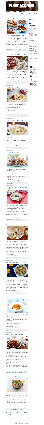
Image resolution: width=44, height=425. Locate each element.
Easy (9, 409)
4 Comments (16, 147)
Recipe (9, 183)
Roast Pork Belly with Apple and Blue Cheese (16, 334)
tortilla (19, 171)
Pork (21, 372)
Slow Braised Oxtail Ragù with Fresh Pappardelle (34, 71)
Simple (21, 409)
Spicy (10, 183)
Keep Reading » (17, 47)
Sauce (26, 372)
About (10, 13)
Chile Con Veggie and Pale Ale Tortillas (14, 224)
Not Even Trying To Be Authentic (15, 409)
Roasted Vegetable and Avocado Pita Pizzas (15, 18)
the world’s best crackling (15, 365)
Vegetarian (7, 258)
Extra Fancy (31, 13)
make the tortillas (20, 108)
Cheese (10, 82)
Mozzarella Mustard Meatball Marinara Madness (16, 54)
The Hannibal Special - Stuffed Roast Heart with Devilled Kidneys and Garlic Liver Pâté (34, 67)
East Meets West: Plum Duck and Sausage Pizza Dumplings (34, 75)
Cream (13, 372)
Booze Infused (26, 13)
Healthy (11, 409)
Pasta (26, 82)
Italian (14, 82)
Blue (9, 372)
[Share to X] (19, 49)
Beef (9, 82)
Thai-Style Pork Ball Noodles (12, 377)
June (30, 57)
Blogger (29, 423)
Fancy (16, 372)
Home (8, 13)
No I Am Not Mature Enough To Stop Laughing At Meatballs (21, 82)
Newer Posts (25, 412)
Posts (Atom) (10, 414)
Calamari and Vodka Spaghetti (13, 298)
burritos (23, 37)
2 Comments (16, 371)
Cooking (12, 82)
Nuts (19, 372)
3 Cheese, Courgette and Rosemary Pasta (15, 120)
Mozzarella (16, 82)
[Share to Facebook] (20, 49)
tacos (21, 37)
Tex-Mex (12, 183)
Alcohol (8, 82)
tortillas (20, 37)
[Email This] (18, 49)
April (30, 60)
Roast (25, 372)
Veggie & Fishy (21, 13)
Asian (8, 409)
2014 (30, 63)
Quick (8, 183)
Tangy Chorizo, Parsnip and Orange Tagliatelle (16, 262)
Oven (20, 372)
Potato (7, 183)
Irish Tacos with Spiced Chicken (13, 152)
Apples (8, 372)
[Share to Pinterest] (20, 49)
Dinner (13, 82)
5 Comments (16, 49)
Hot (12, 409)
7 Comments (16, 219)
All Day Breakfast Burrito (12, 87)
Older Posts (8, 412)
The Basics (35, 13)
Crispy (14, 372)
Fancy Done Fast (15, 13)
